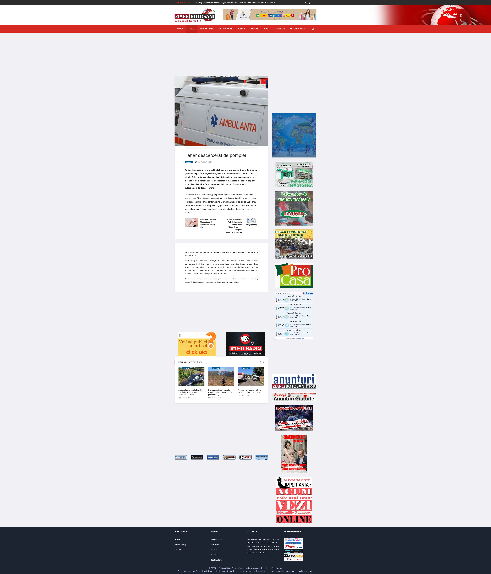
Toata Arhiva (216, 560)
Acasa (180, 29)
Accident (270, 543)
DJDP (277, 539)
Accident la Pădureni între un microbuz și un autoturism (250, 391)
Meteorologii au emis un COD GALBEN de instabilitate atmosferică (215, 3)
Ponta (249, 549)
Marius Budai (263, 549)
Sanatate (254, 29)
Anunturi (280, 29)
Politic (241, 29)
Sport (267, 29)
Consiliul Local (265, 546)
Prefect (258, 539)
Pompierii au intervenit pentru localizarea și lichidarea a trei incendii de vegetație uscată (274, 3)
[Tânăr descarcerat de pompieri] (221, 111)
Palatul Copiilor (262, 543)
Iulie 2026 (215, 544)
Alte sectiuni (296, 29)
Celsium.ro (300, 338)
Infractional (225, 29)
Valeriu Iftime (272, 549)
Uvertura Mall (275, 546)
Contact (178, 550)
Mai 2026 (215, 555)
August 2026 (216, 539)
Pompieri (255, 553)
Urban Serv (262, 553)
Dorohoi (258, 546)
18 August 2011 (205, 162)
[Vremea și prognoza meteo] (308, 293)
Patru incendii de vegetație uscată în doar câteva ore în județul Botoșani (220, 392)
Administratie (207, 29)
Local (191, 29)
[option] (216, 2)
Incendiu (255, 543)
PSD (274, 539)
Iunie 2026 (215, 550)
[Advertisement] (245, 52)
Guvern (263, 539)
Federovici (269, 539)
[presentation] (260, 362)
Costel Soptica (251, 546)
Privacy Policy (180, 544)
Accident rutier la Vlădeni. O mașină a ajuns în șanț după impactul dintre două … (190, 392)
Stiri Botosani (255, 549)
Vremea (278, 293)
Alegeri (249, 543)
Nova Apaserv (251, 539)
